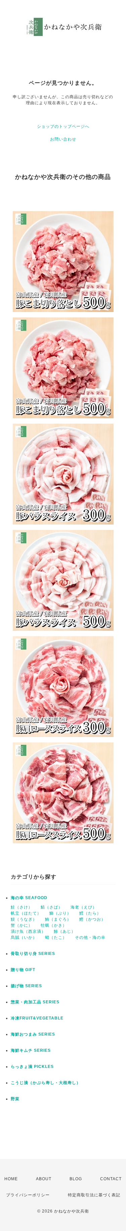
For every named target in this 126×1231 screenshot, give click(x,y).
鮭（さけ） (22, 907)
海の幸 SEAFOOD (29, 897)
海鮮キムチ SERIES (31, 1050)
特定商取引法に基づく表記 (94, 1195)
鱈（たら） (90, 913)
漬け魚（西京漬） (28, 931)
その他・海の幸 (90, 937)
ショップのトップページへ (63, 126)
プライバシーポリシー (28, 1195)
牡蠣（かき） (54, 925)
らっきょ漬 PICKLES (32, 1066)
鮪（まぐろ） (58, 919)
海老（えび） (84, 907)
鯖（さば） (51, 907)
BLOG (76, 1179)
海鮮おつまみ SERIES (33, 1034)
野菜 (15, 1099)
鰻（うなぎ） (24, 919)
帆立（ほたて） (26, 913)
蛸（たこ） (56, 937)
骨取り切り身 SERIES (33, 953)
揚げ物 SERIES (26, 986)
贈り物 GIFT (23, 969)
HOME (11, 1179)
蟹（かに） (22, 925)
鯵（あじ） (65, 931)
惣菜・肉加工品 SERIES (35, 1002)
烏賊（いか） (24, 937)
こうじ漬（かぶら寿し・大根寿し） (46, 1082)
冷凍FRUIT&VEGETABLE (37, 1018)
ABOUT (43, 1179)
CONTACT (111, 1179)
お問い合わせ (63, 139)
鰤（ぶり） (60, 913)
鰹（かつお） (92, 919)
